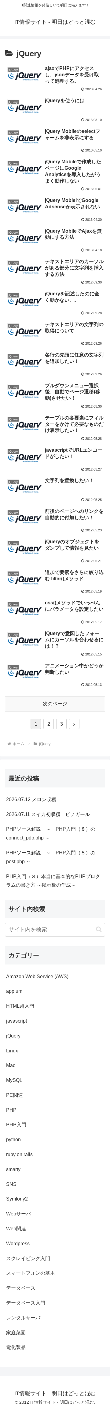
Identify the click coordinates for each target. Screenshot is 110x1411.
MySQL (14, 1080)
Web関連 (16, 1228)
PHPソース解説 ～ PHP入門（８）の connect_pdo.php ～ (50, 833)
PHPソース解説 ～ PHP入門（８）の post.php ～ (50, 857)
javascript (16, 1020)
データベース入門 (25, 1302)
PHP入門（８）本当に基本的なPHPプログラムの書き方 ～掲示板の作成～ (53, 881)
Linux (12, 1050)
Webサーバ (18, 1213)
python (13, 1139)
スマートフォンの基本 (30, 1273)
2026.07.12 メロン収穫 (31, 799)
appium (14, 991)
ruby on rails (19, 1154)
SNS (11, 1184)
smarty (13, 1169)
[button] (99, 929)
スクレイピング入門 (28, 1258)
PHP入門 (16, 1124)
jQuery (13, 1035)
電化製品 (16, 1347)
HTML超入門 (20, 1006)
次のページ (55, 703)
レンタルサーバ (23, 1317)
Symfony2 (17, 1198)
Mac (10, 1065)
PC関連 (14, 1095)
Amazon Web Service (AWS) (37, 976)
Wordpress (18, 1243)
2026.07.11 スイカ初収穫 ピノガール (48, 814)
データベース (20, 1288)
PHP (11, 1110)
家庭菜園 (16, 1332)
